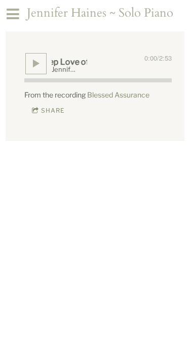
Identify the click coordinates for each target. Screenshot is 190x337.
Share (53, 110)
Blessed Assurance (118, 94)
